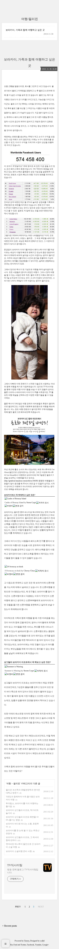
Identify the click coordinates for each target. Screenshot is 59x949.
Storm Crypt (31, 502)
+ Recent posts (9, 925)
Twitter (23, 945)
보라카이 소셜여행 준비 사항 (19, 851)
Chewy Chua (29, 570)
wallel (42, 941)
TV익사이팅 (14, 865)
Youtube (38, 945)
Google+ (45, 945)
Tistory (26, 941)
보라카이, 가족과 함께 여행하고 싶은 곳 (25, 30)
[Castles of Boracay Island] (15, 498)
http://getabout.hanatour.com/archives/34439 (21, 481)
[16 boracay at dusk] (14, 566)
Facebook (30, 945)
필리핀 (16, 783)
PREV (17, 906)
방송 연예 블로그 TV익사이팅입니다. (22, 871)
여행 (8, 783)
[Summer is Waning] (14, 666)
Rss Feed (13, 945)
